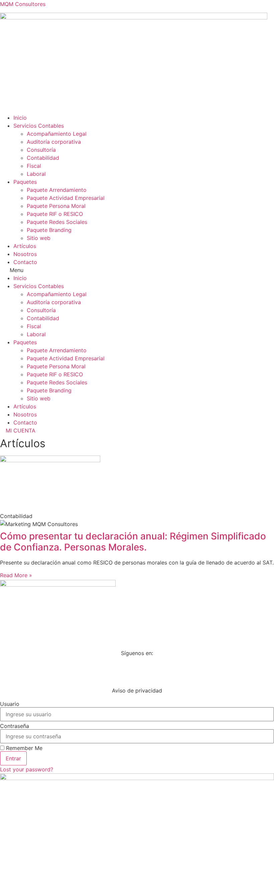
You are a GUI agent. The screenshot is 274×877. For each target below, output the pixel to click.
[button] (137, 270)
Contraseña (14, 726)
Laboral (36, 173)
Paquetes (25, 181)
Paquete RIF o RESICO (55, 214)
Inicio (20, 117)
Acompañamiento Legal (57, 133)
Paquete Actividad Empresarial (66, 198)
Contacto (25, 262)
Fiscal (34, 165)
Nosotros (25, 254)
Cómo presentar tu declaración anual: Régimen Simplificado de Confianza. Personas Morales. (133, 541)
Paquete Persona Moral (56, 206)
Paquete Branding (49, 230)
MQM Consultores (22, 4)
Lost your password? (26, 769)
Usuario (9, 704)
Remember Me (23, 748)
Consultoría (41, 149)
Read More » (16, 575)
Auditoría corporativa (54, 141)
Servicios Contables (38, 125)
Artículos (24, 246)
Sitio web (38, 238)
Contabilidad (43, 157)
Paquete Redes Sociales (57, 222)
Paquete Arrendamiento (57, 189)
